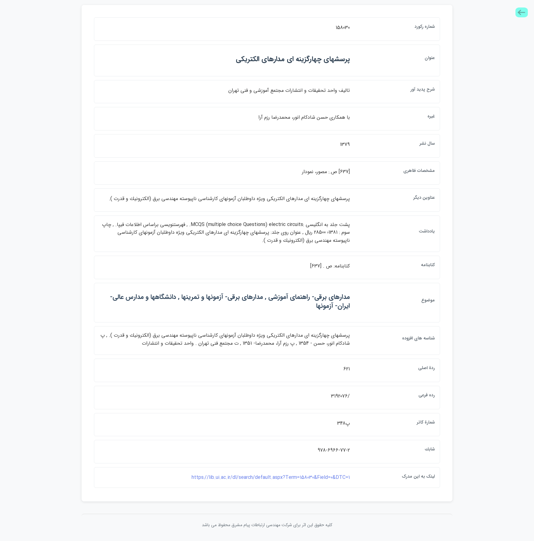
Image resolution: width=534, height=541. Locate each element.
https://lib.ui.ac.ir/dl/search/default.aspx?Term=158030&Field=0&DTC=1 (271, 477)
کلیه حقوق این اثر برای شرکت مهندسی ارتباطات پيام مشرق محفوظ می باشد (267, 525)
